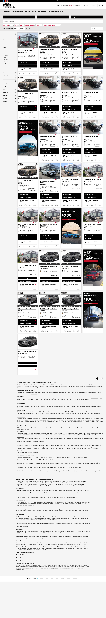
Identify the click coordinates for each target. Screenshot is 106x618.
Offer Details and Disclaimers (88, 68)
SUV (22, 25)
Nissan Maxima (21, 451)
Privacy (57, 578)
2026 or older (6, 25)
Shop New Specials (8, 17)
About (90, 5)
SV (13, 25)
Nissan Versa (20, 431)
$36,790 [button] (66, 53)
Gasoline (38, 25)
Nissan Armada (21, 417)
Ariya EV (53, 392)
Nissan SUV (22, 392)
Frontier (41, 457)
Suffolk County (94, 398)
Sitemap (62, 578)
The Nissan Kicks (20, 516)
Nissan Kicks (34, 394)
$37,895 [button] (22, 184)
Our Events (94, 5)
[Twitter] (9, 1)
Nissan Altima (20, 444)
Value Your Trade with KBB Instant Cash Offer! (27, 69)
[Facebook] (3, 1)
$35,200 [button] (22, 52)
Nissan (21, 28)
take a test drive (57, 568)
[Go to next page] (102, 378)
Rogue (15, 28)
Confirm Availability (24, 62)
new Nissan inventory (35, 565)
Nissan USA (75, 578)
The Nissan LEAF (20, 531)
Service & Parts (85, 5)
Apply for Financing (76, 17)
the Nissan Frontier (39, 543)
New (61, 5)
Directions (41, 578)
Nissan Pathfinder (21, 410)
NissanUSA (68, 578)
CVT (59, 25)
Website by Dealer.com (29, 578)
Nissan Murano (21, 403)
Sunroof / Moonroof (30, 25)
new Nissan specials (92, 386)
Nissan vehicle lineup (24, 385)
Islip (101, 398)
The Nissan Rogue (20, 490)
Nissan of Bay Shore (68, 386)
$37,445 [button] (22, 97)
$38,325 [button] (44, 184)
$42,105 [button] (66, 181)
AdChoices (34, 578)
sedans (34, 385)
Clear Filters (28, 28)
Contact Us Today (42, 17)
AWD (17, 25)
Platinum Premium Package (49, 25)
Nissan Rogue (20, 396)
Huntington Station (38, 467)
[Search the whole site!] (102, 5)
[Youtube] (5, 1)
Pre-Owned (65, 5)
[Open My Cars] (99, 5)
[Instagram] (7, 1)
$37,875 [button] (44, 96)
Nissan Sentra (20, 437)
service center (54, 485)
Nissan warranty (45, 463)
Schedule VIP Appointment (25, 65)
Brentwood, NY (70, 457)
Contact (47, 578)
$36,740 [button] (44, 53)
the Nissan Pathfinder (36, 502)
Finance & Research (77, 5)
